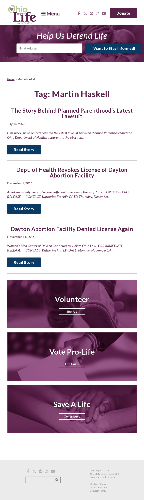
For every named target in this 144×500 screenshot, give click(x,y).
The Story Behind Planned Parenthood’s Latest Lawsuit (72, 113)
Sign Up (71, 311)
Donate (123, 13)
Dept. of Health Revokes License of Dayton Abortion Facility (72, 172)
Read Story (24, 149)
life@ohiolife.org (99, 484)
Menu (53, 13)
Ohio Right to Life (22, 14)
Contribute (72, 416)
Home (10, 79)
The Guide (72, 364)
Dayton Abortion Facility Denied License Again (72, 228)
